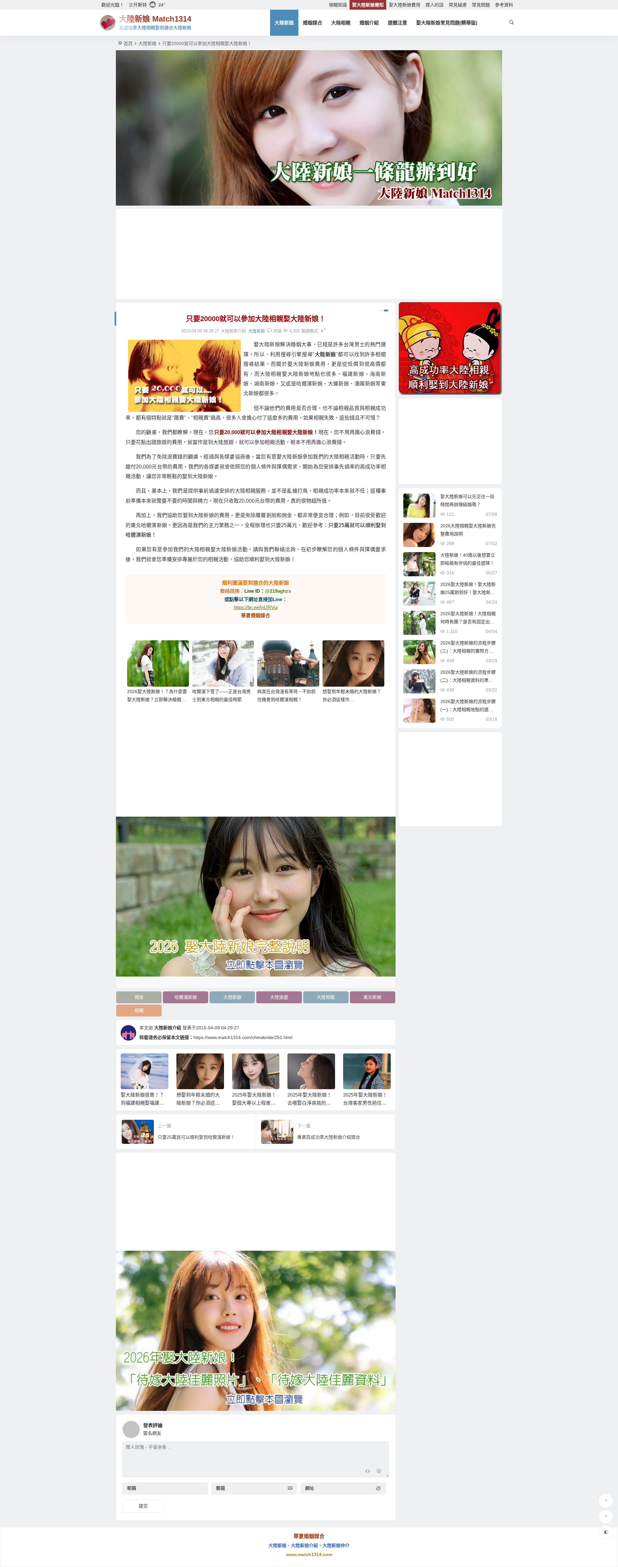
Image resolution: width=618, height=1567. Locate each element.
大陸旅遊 (279, 997)
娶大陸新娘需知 (368, 4)
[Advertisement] (309, 254)
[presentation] (353, 1063)
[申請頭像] (383, 1428)
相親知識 (338, 4)
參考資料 (504, 4)
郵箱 (220, 1488)
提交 (143, 1505)
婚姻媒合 (312, 22)
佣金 (139, 997)
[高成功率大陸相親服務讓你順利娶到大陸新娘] (450, 348)
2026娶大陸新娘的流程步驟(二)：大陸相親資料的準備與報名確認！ (468, 680)
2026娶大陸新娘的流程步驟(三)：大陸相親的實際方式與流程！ (468, 651)
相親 (139, 1010)
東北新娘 (372, 997)
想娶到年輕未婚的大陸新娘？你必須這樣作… (198, 1103)
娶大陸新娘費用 (404, 4)
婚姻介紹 (369, 22)
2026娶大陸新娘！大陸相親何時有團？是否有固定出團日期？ (468, 621)
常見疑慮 (458, 4)
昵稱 (131, 1488)
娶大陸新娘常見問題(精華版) (446, 22)
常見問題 (481, 4)
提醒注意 (397, 22)
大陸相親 (341, 22)
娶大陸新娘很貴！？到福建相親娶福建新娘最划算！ (142, 1103)
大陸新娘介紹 (167, 1027)
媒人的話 (435, 4)
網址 (309, 1488)
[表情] (379, 1472)
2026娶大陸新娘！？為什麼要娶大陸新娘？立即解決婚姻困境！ (157, 699)
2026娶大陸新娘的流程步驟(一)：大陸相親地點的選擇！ (468, 709)
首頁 (128, 43)
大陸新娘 (284, 22)
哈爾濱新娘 (185, 997)
